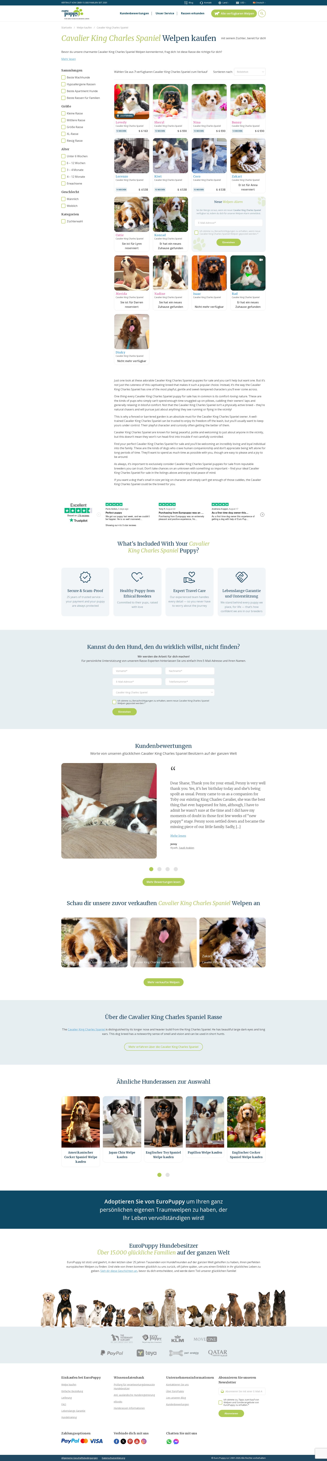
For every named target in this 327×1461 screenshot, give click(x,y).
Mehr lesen (68, 59)
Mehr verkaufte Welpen (164, 982)
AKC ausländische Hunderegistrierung (134, 1395)
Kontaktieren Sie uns (177, 1384)
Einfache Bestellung (72, 1391)
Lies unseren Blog (176, 1397)
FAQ (63, 1404)
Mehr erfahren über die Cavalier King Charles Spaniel (163, 1047)
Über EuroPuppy (175, 1391)
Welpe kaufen (68, 1384)
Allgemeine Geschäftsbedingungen (79, 1457)
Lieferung (66, 1397)
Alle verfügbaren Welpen (237, 13)
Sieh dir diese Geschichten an (118, 1271)
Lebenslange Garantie (73, 1410)
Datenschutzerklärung (113, 1457)
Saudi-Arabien (186, 847)
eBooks (118, 1401)
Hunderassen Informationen (129, 1408)
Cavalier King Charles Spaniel (87, 1029)
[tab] (151, 869)
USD (242, 2)
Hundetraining (69, 1417)
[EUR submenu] (245, 2)
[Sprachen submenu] (265, 2)
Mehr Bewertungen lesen (164, 882)
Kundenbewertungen (177, 1404)
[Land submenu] (228, 2)
